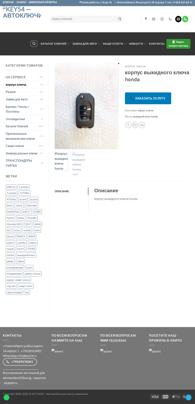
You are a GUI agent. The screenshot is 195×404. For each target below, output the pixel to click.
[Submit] (120, 19)
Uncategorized (15, 119)
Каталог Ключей (17, 126)
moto (37, 230)
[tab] (71, 191)
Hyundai (32, 217)
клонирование (15, 267)
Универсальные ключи (21, 153)
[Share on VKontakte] (142, 125)
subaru (33, 242)
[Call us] (185, 19)
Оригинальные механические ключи (20, 136)
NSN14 (21, 236)
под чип (11, 286)
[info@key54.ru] (154, 19)
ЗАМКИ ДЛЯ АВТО (84, 43)
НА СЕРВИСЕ (16, 77)
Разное (11, 92)
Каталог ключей (53, 43)
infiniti (37, 224)
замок (20, 261)
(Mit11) (11, 186)
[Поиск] (34, 44)
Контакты (157, 43)
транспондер (14, 292)
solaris (10, 242)
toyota (10, 255)
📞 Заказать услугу (148, 98)
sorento (21, 242)
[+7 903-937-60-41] (171, 19)
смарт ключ (25, 286)
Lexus (17, 230)
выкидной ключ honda (145, 116)
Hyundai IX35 (14, 224)
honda (20, 217)
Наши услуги (113, 43)
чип (27, 292)
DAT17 (27, 211)
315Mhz (24, 193)
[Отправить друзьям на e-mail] (135, 125)
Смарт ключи (15, 146)
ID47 (28, 224)
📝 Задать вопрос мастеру (178, 43)
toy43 (20, 248)
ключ (29, 267)
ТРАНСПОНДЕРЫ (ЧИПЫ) (19, 163)
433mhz (11, 199)
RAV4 (32, 236)
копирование (14, 273)
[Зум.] (59, 144)
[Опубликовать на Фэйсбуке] (128, 125)
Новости (136, 43)
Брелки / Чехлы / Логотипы (17, 109)
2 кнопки (23, 186)
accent (23, 199)
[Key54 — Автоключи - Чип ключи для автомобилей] (22, 19)
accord (33, 199)
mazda (27, 230)
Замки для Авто (17, 99)
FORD (37, 211)
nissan (10, 236)
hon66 (10, 217)
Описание (62, 191)
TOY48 (31, 248)
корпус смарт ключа (18, 279)
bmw (9, 205)
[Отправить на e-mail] (178, 19)
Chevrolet (31, 205)
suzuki (10, 248)
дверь (10, 261)
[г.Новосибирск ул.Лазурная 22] (146, 19)
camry (19, 205)
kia (8, 230)
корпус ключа (16, 84)
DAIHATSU (13, 211)
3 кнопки (12, 193)
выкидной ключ (26, 255)
